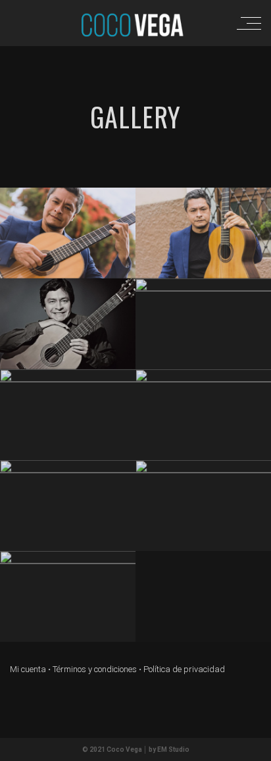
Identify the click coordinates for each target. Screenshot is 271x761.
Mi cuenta (28, 669)
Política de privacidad (184, 669)
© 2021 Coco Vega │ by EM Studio (135, 749)
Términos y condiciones (95, 669)
